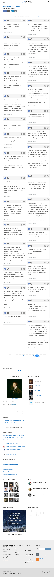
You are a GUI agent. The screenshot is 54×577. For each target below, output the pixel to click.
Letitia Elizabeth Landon (14, 534)
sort (7, 437)
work (38, 513)
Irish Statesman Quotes (8, 469)
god (44, 511)
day (38, 515)
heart (45, 513)
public (7, 439)
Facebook (17, 548)
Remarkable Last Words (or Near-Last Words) (29, 561)
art (41, 513)
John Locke (37, 385)
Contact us (5, 560)
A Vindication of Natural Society (11, 422)
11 (40, 355)
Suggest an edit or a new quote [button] (12, 454)
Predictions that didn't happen (39, 482)
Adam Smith (37, 390)
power (10, 435)
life (29, 511)
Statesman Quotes (7, 471)
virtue (13, 437)
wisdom (14, 435)
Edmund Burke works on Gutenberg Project (15, 446)
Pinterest (17, 554)
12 (44, 355)
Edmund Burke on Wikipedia (12, 443)
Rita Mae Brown (22, 370)
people (7, 435)
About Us (19, 573)
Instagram (17, 550)
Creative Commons (14, 398)
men (4, 435)
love (4, 439)
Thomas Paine (38, 380)
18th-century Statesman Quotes (10, 474)
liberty (4, 437)
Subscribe (48, 548)
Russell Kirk (37, 401)
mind (10, 437)
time (41, 511)
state (18, 437)
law (23, 435)
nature (37, 511)
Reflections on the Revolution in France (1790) (14, 420)
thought (30, 515)
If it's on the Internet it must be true (40, 488)
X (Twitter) (17, 552)
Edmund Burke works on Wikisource (14, 449)
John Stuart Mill (38, 395)
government (19, 435)
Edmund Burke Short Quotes (10, 462)
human (21, 437)
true (15, 437)
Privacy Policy (13, 573)
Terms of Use (6, 573)
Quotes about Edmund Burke (10, 464)
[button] (48, 1)
